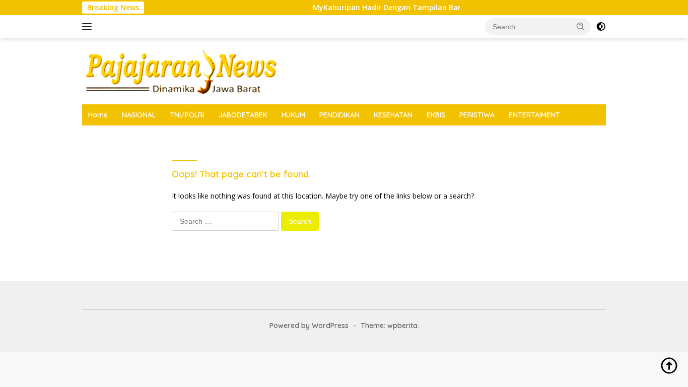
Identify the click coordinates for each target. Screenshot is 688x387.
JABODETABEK (242, 114)
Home (98, 114)
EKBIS (436, 114)
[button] (581, 26)
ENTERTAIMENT (534, 114)
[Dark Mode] (601, 26)
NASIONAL (139, 114)
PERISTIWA (477, 114)
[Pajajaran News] (180, 70)
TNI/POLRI (187, 114)
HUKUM (293, 114)
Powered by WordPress (309, 325)
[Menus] (89, 26)
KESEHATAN (393, 114)
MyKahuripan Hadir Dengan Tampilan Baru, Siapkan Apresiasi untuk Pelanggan (451, 7)
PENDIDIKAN (339, 114)
